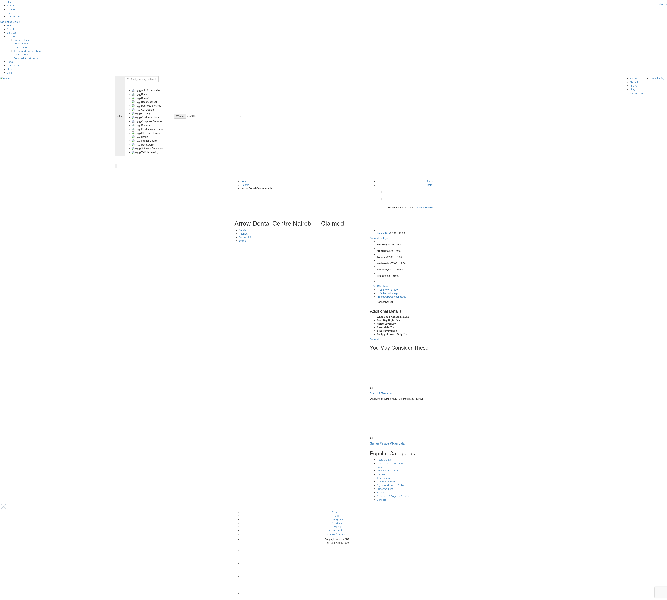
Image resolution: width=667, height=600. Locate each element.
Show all (374, 339)
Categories (337, 519)
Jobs (10, 61)
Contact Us (13, 16)
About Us (12, 5)
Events (242, 240)
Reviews (243, 233)
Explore (11, 36)
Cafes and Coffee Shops (28, 50)
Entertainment (22, 43)
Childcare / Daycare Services (394, 496)
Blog (9, 12)
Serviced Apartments (26, 58)
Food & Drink (21, 40)
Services (12, 32)
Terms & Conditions (337, 534)
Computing (20, 47)
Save (429, 181)
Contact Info (245, 237)
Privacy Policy (337, 530)
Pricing (11, 9)
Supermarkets (385, 488)
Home (10, 1)
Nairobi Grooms (381, 393)
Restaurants (21, 54)
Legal (380, 467)
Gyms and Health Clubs (390, 485)
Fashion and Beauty (388, 470)
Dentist (245, 185)
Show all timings (379, 238)
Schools (381, 499)
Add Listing (6, 21)
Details (242, 230)
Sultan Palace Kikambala (387, 443)
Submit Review (424, 207)
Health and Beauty (387, 481)
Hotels (10, 69)
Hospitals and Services (390, 463)
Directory (337, 512)
